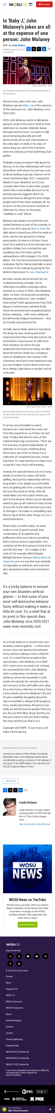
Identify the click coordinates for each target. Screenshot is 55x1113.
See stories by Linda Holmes (34, 824)
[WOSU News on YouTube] (27, 869)
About (9, 1014)
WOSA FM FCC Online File (17, 1058)
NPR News (11, 781)
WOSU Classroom (14, 1002)
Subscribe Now (27, 924)
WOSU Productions (14, 1008)
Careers (9, 1027)
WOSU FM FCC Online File (17, 1052)
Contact (9, 1033)
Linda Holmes (19, 45)
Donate (46, 4)
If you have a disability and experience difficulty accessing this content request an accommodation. (27, 1072)
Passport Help (12, 1046)
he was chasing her (37, 272)
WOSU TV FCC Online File (17, 1064)
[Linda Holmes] (9, 807)
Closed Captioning (14, 1039)
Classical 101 (12, 989)
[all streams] (51, 1109)
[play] (4, 1109)
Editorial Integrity (13, 1020)
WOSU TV (10, 995)
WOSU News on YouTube (27, 899)
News (8, 983)
